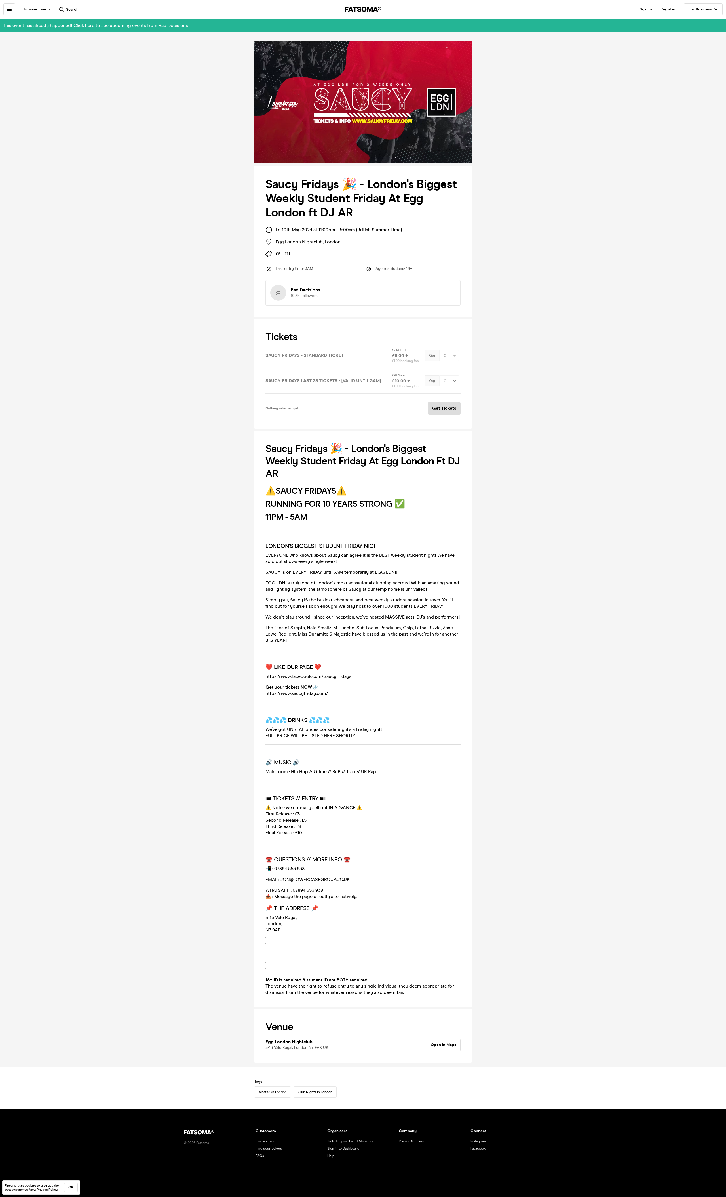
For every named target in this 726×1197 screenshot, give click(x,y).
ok (70, 1187)
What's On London (272, 1092)
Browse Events (37, 9)
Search (72, 9)
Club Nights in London (315, 1092)
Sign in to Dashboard (343, 1148)
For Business (700, 9)
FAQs (260, 1156)
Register (667, 9)
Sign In (646, 9)
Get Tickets (444, 408)
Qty (432, 355)
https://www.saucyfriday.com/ (296, 693)
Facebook (478, 1148)
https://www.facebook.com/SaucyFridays (308, 676)
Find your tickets (269, 1148)
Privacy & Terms (411, 1141)
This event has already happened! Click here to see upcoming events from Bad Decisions (95, 25)
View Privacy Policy (43, 1190)
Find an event (266, 1141)
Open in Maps (443, 1044)
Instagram (478, 1141)
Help (330, 1156)
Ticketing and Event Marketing (350, 1141)
